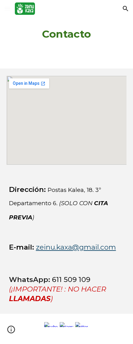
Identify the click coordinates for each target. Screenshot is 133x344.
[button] (7, 8)
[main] (66, 34)
